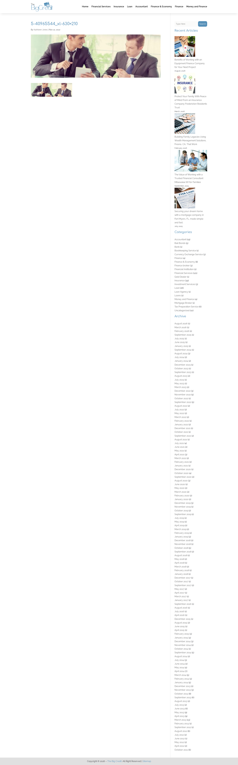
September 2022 (183, 402)
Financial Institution (184, 269)
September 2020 (183, 477)
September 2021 (183, 436)
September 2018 (183, 551)
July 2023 (179, 379)
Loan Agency (181, 291)
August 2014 (181, 656)
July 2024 (179, 357)
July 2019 (179, 518)
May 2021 (179, 450)
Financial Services (101, 6)
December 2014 (182, 641)
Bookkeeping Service (185, 250)
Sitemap (147, 761)
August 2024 (181, 353)
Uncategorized (182, 310)
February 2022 (182, 421)
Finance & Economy (161, 6)
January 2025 (181, 346)
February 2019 (182, 533)
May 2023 (179, 383)
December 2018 (182, 540)
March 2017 (180, 596)
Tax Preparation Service (186, 306)
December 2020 (183, 469)
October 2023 (181, 368)
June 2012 (180, 738)
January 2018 (181, 574)
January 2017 (181, 600)
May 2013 (179, 712)
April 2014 (179, 671)
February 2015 (182, 634)
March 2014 (180, 675)
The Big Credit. (114, 761)
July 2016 (179, 611)
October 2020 (181, 473)
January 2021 (181, 465)
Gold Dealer (180, 277)
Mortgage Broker (183, 303)
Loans (178, 295)
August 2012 (181, 731)
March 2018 (180, 566)
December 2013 (182, 686)
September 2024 (183, 349)
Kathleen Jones (41, 30)
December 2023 (183, 364)
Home (85, 6)
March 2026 (180, 327)
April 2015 (179, 630)
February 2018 (182, 570)
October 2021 (181, 432)
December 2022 (182, 391)
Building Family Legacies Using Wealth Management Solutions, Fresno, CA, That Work (190, 140)
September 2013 (183, 697)
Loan (129, 6)
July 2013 (179, 705)
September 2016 (183, 604)
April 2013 (179, 716)
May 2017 (179, 589)
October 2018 (181, 548)
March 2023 (180, 387)
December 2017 (182, 577)
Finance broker (182, 265)
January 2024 (181, 361)
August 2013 (181, 701)
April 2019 (179, 525)
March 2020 (180, 492)
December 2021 (182, 428)
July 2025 (179, 338)
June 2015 (180, 626)
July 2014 (179, 660)
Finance (179, 6)
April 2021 (179, 454)
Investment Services (185, 284)
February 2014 (182, 678)
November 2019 (183, 506)
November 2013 (183, 690)
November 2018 (183, 544)
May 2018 (179, 559)
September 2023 (183, 372)
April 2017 (179, 592)
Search (202, 24)
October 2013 (181, 693)
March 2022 (180, 417)
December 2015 (182, 619)
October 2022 (181, 398)
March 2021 (180, 458)
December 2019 (182, 503)
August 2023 (181, 376)
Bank (177, 247)
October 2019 (181, 510)
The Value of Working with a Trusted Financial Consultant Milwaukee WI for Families (189, 178)
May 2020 (179, 488)
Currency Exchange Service (189, 254)
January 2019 (181, 536)
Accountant (141, 6)
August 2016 (181, 607)
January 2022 (181, 424)
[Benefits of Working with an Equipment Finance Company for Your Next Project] (185, 47)
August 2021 (181, 439)
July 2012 (179, 735)
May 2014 (179, 667)
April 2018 (179, 562)
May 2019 (179, 521)
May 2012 (179, 742)
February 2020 (182, 495)
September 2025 (183, 335)
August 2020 (181, 480)
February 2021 (182, 462)
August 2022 (181, 406)
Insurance (119, 6)
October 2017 (181, 581)
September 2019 (183, 514)
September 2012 (183, 727)
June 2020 (180, 484)
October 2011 (181, 750)
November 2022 (183, 394)
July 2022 (179, 409)
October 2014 (181, 649)
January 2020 (181, 499)
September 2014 (183, 652)
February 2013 (182, 723)
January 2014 (181, 682)
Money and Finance (196, 6)
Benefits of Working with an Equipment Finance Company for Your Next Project (190, 63)
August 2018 (181, 555)
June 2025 (180, 342)
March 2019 (180, 529)
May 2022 (179, 413)
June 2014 (180, 663)
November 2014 (183, 645)
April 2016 (180, 615)
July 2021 (179, 443)
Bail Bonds (180, 243)
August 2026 (181, 323)
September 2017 (183, 585)
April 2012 (179, 746)
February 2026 (182, 331)
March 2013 (180, 720)
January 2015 (181, 637)
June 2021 (180, 447)
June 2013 (180, 708)
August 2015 (181, 622)
